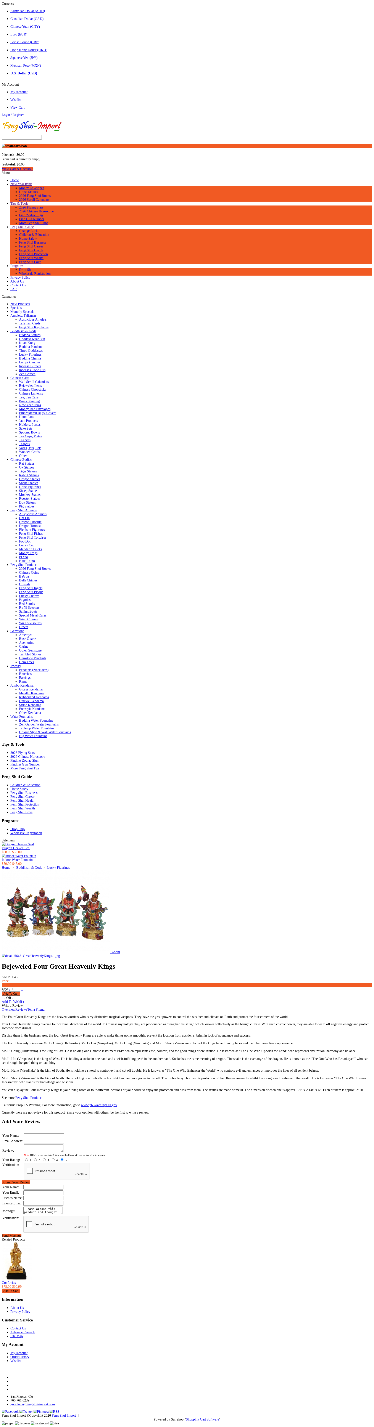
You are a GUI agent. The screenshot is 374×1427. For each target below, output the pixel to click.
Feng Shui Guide (22, 227)
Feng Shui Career (31, 246)
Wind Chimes (28, 619)
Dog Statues (27, 502)
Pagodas (25, 600)
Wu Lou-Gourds (30, 623)
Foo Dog (25, 541)
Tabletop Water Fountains (36, 728)
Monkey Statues (30, 494)
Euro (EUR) (18, 34)
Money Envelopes (31, 188)
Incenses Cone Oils (32, 370)
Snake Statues (28, 483)
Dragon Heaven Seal (16, 848)
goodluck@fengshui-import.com (32, 1404)
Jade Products (28, 420)
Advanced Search (22, 1332)
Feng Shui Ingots (30, 588)
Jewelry (15, 666)
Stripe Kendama (30, 705)
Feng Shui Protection (33, 254)
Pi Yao (23, 557)
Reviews (21, 1009)
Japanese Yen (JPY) (23, 57)
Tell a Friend (36, 1009)
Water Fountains (21, 716)
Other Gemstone (30, 650)
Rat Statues (26, 463)
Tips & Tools (19, 203)
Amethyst (25, 635)
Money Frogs (28, 553)
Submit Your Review (16, 1182)
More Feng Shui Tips (33, 223)
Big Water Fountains (33, 736)
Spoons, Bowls (29, 432)
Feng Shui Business (32, 242)
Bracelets (25, 674)
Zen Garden (27, 374)
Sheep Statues (28, 491)
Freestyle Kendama (32, 709)
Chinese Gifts (19, 378)
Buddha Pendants (31, 346)
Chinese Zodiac (21, 459)
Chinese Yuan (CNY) (25, 26)
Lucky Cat (26, 545)
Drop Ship (26, 269)
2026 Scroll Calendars (34, 199)
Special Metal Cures (33, 615)
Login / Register (13, 115)
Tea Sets (25, 440)
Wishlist (15, 99)
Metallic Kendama (31, 693)
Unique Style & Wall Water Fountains (45, 732)
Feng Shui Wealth (31, 258)
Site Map (16, 1336)
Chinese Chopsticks (32, 389)
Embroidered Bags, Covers (37, 413)
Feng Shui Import (64, 1415)
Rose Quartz (27, 638)
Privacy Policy (20, 277)
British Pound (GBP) (24, 42)
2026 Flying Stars (31, 207)
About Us (17, 281)
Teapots (24, 444)
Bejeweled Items (30, 385)
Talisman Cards (29, 323)
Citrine (23, 646)
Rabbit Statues (29, 475)
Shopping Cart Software (202, 1419)
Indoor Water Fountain (17, 860)
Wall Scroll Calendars (34, 382)
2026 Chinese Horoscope (36, 211)
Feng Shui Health (31, 250)
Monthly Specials (22, 311)
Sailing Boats (28, 611)
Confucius (9, 1282)
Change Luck (28, 231)
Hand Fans (26, 417)
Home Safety (28, 238)
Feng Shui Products (23, 565)
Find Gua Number (31, 219)
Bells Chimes (28, 580)
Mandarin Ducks (30, 549)
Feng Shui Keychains (33, 327)
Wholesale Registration (35, 273)
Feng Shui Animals (23, 510)
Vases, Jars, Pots (30, 448)
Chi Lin (24, 518)
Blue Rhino (27, 561)
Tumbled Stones (30, 654)
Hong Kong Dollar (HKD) (28, 50)
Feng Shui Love (30, 262)
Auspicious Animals (33, 514)
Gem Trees (26, 662)
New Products (20, 304)
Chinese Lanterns (31, 393)
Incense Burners (30, 366)
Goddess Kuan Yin (32, 339)
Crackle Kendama (31, 701)
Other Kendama (30, 712)
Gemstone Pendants (32, 658)
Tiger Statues (28, 471)
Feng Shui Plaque (31, 592)
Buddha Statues (29, 335)
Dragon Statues (29, 479)
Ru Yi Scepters (29, 607)
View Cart (17, 107)
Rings (23, 681)
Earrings (25, 677)
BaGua (24, 576)
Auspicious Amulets (33, 319)
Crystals (24, 584)
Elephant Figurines (32, 529)
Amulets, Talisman (23, 315)
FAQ (13, 289)
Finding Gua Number (25, 764)
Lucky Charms (29, 596)
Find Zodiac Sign (31, 215)
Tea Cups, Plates (30, 436)
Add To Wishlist (13, 1001)
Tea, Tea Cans (29, 397)
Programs (16, 266)
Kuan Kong (27, 343)
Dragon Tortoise (30, 526)
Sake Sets (25, 428)
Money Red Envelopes (34, 409)
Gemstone (17, 631)
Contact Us (18, 285)
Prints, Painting (29, 401)
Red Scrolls (27, 603)
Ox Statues (26, 467)
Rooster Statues (29, 498)
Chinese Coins (29, 572)
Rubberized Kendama (34, 697)
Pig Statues (26, 506)
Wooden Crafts (29, 452)
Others (23, 455)
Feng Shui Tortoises (32, 537)
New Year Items (21, 184)
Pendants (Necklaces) (33, 670)
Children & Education (34, 234)
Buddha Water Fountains (36, 720)
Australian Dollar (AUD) (27, 11)
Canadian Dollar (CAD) (27, 19)
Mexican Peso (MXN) (25, 65)
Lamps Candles (29, 362)
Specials (16, 308)
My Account (18, 92)
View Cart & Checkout (17, 169)
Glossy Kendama (31, 689)
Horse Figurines (30, 487)
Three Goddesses (31, 350)
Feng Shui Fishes (31, 533)
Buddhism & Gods (23, 331)
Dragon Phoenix (30, 522)
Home (14, 180)
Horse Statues (28, 192)
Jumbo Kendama (22, 685)
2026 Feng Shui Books (35, 195)
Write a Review (12, 1005)
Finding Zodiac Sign (24, 760)
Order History (19, 1357)
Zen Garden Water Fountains (39, 724)
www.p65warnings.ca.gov (99, 1105)
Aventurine (26, 642)
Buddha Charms (30, 358)
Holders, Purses (29, 424)
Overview (8, 1009)
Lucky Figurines (30, 354)
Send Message (11, 1235)
